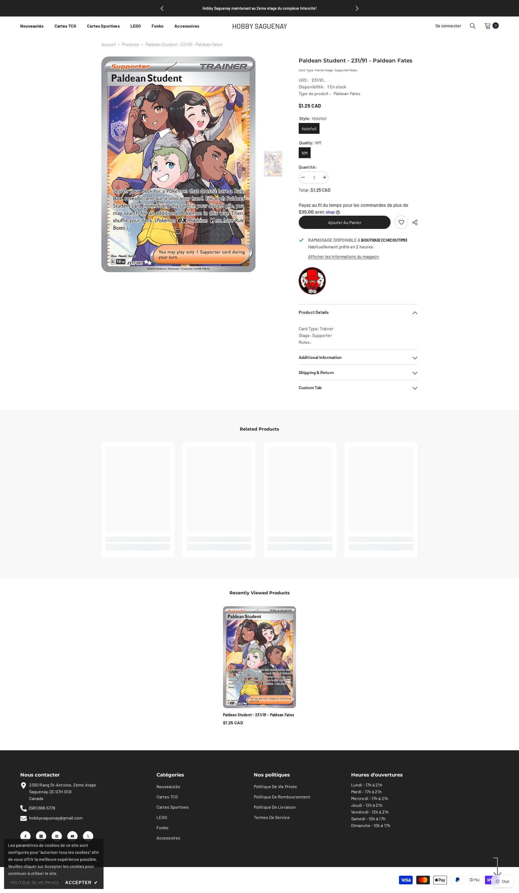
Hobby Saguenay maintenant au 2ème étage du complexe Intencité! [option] (259, 8)
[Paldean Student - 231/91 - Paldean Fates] (259, 657)
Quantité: (308, 166)
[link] (401, 222)
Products (130, 44)
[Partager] (413, 222)
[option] (178, 164)
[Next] (357, 8)
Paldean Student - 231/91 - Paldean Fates (258, 714)
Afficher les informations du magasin (343, 256)
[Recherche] (472, 25)
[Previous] (162, 8)
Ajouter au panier (344, 222)
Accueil (108, 44)
